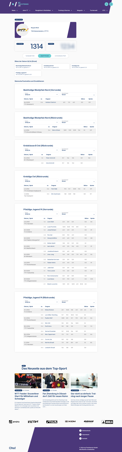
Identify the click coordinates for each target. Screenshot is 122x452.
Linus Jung (50, 254)
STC (104, 10)
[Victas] (33, 421)
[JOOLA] (107, 422)
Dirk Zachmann (55, 194)
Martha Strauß (49, 342)
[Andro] (14, 421)
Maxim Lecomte (52, 284)
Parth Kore (48, 326)
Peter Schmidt (50, 158)
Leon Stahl (50, 222)
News (13, 10)
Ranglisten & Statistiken (43, 10)
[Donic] (88, 421)
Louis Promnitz (51, 227)
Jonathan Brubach (52, 251)
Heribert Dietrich (51, 102)
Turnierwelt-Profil (30, 56)
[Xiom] (70, 421)
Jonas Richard (51, 230)
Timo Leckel (51, 271)
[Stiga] (51, 421)
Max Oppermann (50, 334)
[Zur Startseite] (18, 4)
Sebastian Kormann (53, 259)
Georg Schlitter (52, 238)
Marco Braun (56, 130)
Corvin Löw (48, 339)
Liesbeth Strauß (50, 347)
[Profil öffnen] (111, 4)
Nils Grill (47, 323)
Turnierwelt (93, 10)
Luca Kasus (50, 279)
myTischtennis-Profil (60, 56)
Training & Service (64, 10)
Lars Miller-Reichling (51, 315)
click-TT (25, 10)
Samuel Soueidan (50, 331)
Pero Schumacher (52, 276)
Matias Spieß (51, 243)
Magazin (80, 10)
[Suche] (106, 4)
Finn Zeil (49, 235)
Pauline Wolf (48, 318)
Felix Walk (54, 189)
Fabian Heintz (51, 262)
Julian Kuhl (50, 267)
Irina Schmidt (50, 163)
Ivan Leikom (51, 246)
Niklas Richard (49, 310)
